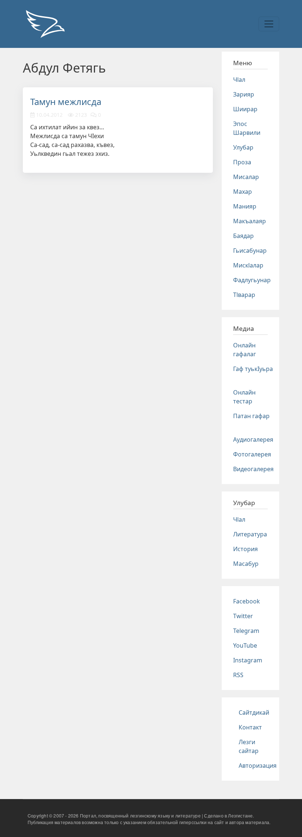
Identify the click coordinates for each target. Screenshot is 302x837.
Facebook (246, 601)
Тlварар (244, 295)
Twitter (243, 616)
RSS (238, 675)
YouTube (245, 645)
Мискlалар (248, 265)
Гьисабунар (250, 250)
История (245, 549)
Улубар (243, 147)
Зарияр (243, 94)
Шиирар (245, 109)
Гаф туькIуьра (253, 369)
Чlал (239, 80)
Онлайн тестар (244, 396)
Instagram (247, 660)
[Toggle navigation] (269, 24)
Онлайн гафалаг (244, 349)
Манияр (244, 206)
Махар (242, 192)
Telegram (246, 631)
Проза (242, 162)
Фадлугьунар (252, 280)
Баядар (243, 236)
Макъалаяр (249, 221)
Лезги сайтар (249, 746)
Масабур (246, 564)
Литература (250, 534)
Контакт (250, 727)
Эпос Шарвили (246, 128)
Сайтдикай (254, 712)
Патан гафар (251, 416)
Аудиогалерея (253, 439)
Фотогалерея (252, 454)
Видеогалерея (253, 469)
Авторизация (258, 765)
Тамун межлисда (65, 101)
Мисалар (246, 177)
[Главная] (45, 24)
